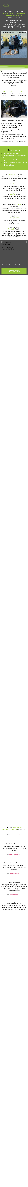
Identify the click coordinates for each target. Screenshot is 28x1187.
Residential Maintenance (14, 844)
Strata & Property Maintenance (14, 863)
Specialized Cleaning (14, 903)
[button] (26, 5)
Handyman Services (14, 882)
